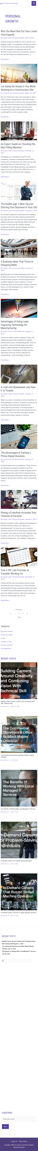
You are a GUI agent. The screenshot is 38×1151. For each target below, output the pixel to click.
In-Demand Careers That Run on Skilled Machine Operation (18, 913)
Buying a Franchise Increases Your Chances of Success (18, 514)
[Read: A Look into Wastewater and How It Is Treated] (19, 374)
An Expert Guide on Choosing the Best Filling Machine (18, 146)
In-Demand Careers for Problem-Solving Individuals (16, 861)
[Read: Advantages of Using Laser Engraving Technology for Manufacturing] (19, 308)
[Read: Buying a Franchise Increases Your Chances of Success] (19, 499)
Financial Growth (7, 635)
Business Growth (7, 631)
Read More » (5, 59)
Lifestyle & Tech (6, 641)
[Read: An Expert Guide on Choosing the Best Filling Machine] (19, 131)
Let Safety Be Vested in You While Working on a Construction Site (18, 88)
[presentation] (19, 680)
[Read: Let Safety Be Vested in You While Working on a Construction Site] (19, 73)
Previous (18, 610)
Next (20, 617)
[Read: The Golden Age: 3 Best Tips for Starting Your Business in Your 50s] (19, 190)
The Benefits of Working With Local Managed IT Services (18, 809)
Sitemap (22, 1147)
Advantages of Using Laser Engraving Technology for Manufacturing (15, 325)
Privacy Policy (23, 1141)
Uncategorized (6, 648)
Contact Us (14, 1141)
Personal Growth (18, 38)
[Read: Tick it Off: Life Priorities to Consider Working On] (19, 557)
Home (3, 638)
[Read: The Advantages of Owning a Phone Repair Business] (19, 436)
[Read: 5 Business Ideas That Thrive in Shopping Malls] (19, 248)
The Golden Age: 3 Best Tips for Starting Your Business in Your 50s (19, 205)
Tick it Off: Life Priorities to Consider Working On (15, 572)
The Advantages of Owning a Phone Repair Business (16, 454)
